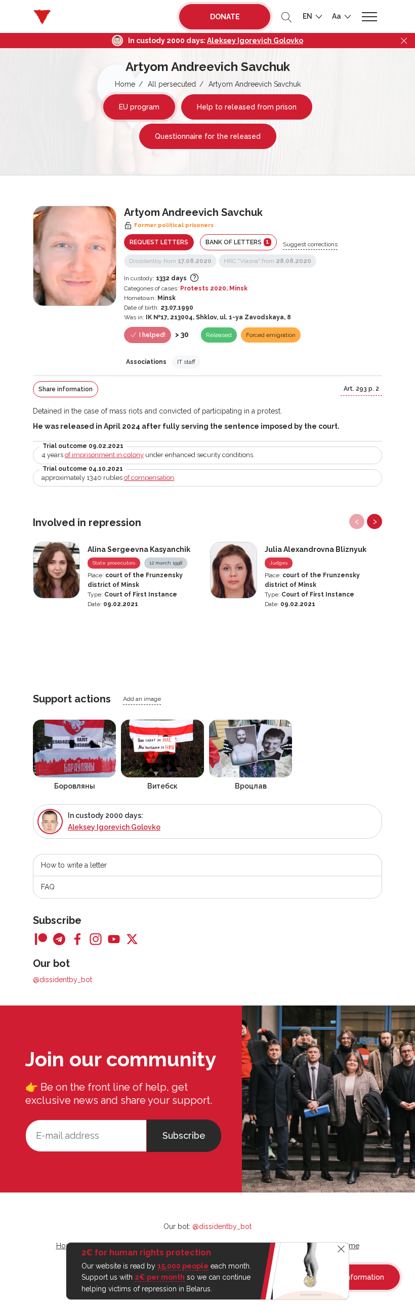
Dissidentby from (170, 261)
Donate (225, 17)
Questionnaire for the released (208, 136)
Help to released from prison (247, 107)
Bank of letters (237, 242)
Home (125, 84)
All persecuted (172, 84)
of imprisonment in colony (104, 455)
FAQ (48, 887)
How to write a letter (74, 865)
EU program (139, 107)
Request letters (159, 242)
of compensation (149, 477)
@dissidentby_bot (62, 980)
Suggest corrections (310, 244)
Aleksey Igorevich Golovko (255, 40)
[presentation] (356, 521)
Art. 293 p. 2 (361, 388)
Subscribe (183, 1135)
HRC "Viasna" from (267, 261)
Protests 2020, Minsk (213, 288)
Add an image (142, 698)
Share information (65, 389)
